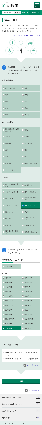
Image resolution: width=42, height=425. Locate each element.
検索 (18, 12)
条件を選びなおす (33, 365)
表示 (38, 397)
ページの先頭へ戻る (34, 390)
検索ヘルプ (25, 12)
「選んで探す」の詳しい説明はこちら (26, 35)
